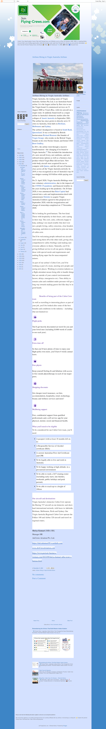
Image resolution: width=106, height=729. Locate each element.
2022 (20, 163)
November (23, 165)
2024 (20, 159)
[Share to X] (50, 568)
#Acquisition (86, 125)
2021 (20, 254)
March (22, 249)
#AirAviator (86, 135)
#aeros (78, 125)
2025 (20, 157)
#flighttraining (80, 123)
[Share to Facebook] (52, 568)
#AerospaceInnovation (81, 129)
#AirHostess (81, 111)
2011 (20, 268)
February (22, 251)
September (23, 239)
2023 (20, 161)
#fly (82, 125)
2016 (20, 264)
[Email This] (47, 568)
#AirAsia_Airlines (80, 135)
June (21, 247)
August (22, 243)
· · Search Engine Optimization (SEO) (83, 171)
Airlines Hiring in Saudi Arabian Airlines (22, 181)
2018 (20, 260)
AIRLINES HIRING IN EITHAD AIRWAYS (23, 231)
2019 (20, 258)
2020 (20, 256)
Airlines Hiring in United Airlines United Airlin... (22, 196)
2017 (20, 262)
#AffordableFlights (80, 131)
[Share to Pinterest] (53, 568)
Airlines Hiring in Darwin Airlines (22, 208)
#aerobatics (86, 123)
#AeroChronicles (80, 128)
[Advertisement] (57, 50)
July (21, 245)
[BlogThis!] (49, 568)
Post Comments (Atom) (56, 624)
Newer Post (36, 620)
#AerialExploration (80, 126)
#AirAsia (87, 134)
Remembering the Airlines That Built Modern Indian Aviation (49, 628)
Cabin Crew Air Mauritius (45, 670)
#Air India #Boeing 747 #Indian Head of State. (83, 133)
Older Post (69, 620)
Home (53, 620)
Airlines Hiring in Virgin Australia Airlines (45, 570)
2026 (20, 155)
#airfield (78, 163)
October (22, 237)
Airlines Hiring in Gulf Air (22, 203)
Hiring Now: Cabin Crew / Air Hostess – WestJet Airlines (52, 678)
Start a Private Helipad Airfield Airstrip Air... (22, 216)
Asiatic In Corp (82, 92)
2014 (20, 266)
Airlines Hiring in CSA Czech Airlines (22, 223)
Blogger (65, 725)
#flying (79, 113)
